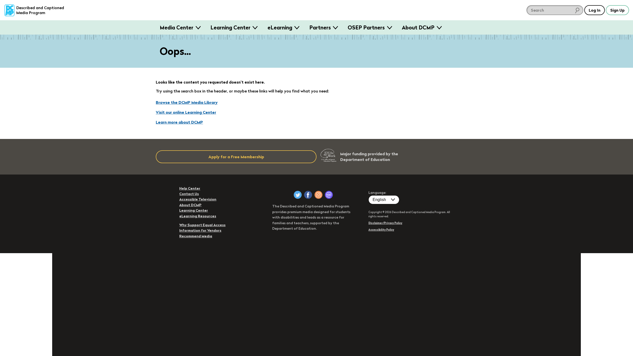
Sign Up (617, 10)
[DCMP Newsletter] (329, 195)
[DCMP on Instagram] (318, 195)
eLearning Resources (197, 216)
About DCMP (418, 27)
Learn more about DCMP (179, 122)
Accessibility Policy (381, 229)
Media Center (176, 27)
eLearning (280, 27)
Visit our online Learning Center (186, 112)
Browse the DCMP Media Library (187, 102)
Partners (320, 27)
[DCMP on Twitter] (298, 195)
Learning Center (230, 27)
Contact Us (189, 194)
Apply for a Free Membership (236, 156)
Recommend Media (195, 236)
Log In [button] (594, 10)
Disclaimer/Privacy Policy (385, 223)
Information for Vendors (200, 230)
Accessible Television (197, 199)
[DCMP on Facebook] (308, 195)
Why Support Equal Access (202, 225)
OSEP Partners (366, 27)
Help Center (189, 188)
